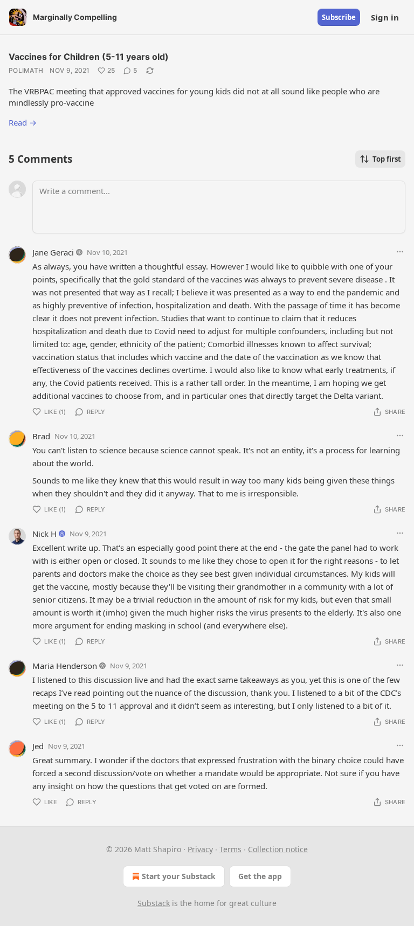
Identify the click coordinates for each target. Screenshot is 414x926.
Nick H (44, 533)
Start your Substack (179, 876)
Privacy (200, 849)
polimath (26, 70)
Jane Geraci (53, 252)
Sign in (385, 17)
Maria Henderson (64, 665)
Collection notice (278, 849)
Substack (153, 903)
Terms (230, 849)
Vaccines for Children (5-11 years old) (89, 56)
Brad (41, 436)
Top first (386, 159)
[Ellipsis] (400, 251)
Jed (38, 746)
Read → (23, 122)
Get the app (260, 876)
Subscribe (339, 17)
